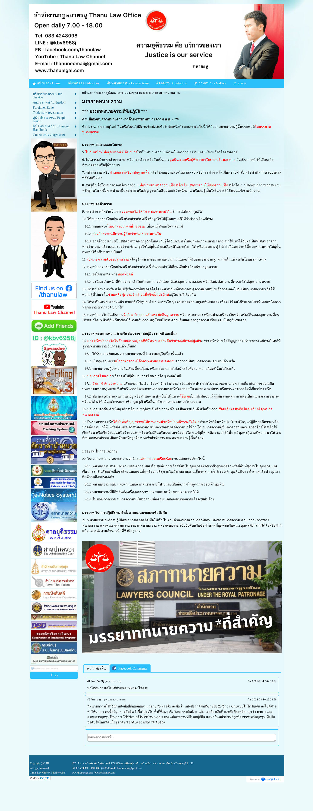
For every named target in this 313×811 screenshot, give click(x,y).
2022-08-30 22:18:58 (264, 699)
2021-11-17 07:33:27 (264, 681)
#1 (88, 681)
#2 (88, 699)
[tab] (96, 668)
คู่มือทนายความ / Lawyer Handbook (128, 92)
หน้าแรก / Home (92, 92)
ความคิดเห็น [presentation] (96, 668)
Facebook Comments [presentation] (132, 668)
